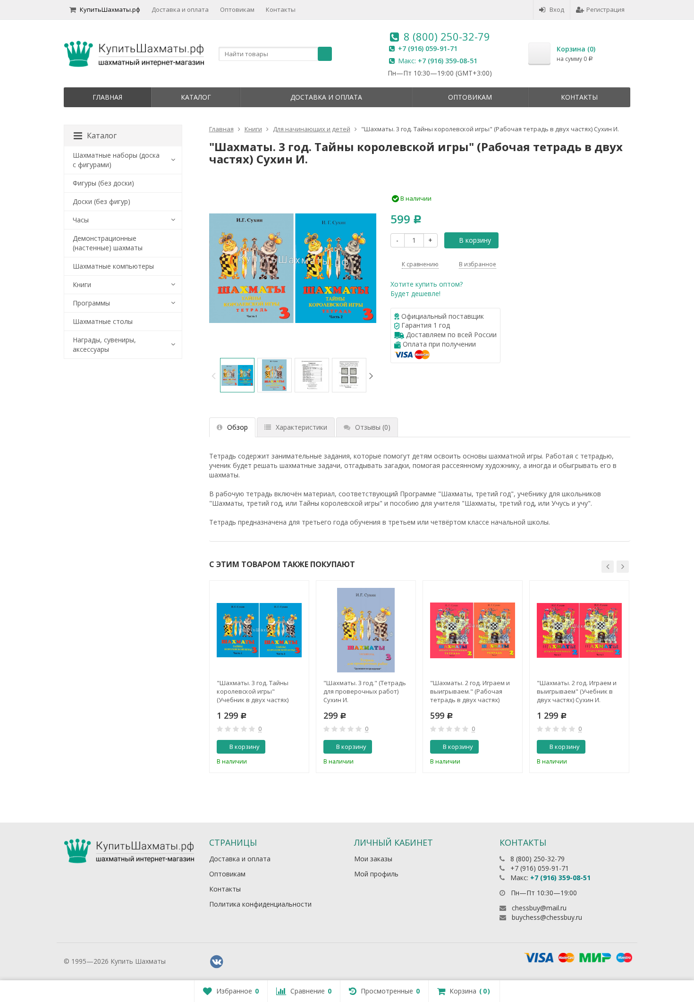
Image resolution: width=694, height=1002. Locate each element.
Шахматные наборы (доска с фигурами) (116, 160)
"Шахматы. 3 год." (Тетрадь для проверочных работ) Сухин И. (364, 691)
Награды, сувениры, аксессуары (104, 344)
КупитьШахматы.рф (110, 9)
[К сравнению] (282, 747)
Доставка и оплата (180, 9)
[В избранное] (298, 747)
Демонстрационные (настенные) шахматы (108, 243)
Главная (107, 97)
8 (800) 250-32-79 (447, 36)
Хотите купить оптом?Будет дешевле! (426, 289)
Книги (82, 284)
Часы (81, 219)
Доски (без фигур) (101, 201)
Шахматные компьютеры (113, 266)
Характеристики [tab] (301, 427)
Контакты (281, 9)
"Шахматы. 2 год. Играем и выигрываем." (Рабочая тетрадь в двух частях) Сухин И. (470, 691)
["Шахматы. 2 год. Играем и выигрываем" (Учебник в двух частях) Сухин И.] (579, 630)
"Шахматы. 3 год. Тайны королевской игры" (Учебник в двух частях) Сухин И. (252, 691)
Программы (91, 302)
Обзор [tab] (237, 427)
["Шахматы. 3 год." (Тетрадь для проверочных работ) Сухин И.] (365, 630)
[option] (237, 375)
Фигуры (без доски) (103, 182)
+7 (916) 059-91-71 (427, 48)
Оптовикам (237, 9)
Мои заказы (373, 858)
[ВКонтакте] (216, 961)
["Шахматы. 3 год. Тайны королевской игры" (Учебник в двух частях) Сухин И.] (259, 630)
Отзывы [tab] (372, 427)
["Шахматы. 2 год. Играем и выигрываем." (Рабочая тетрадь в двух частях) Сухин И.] (472, 630)
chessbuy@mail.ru (539, 907)
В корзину (475, 240)
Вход (557, 9)
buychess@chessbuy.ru (547, 917)
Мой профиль (376, 873)
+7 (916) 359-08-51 (447, 60)
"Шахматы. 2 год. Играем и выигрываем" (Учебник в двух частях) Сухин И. (577, 691)
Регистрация (605, 9)
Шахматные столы (103, 321)
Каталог (196, 97)
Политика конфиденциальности (260, 904)
